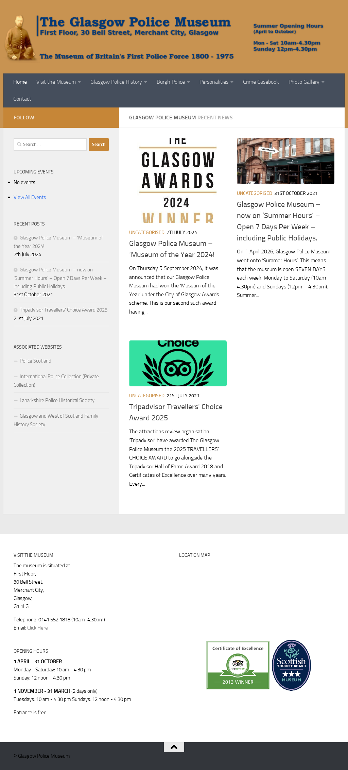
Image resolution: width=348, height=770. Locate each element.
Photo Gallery (304, 82)
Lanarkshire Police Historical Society (57, 400)
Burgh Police (171, 82)
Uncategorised (146, 232)
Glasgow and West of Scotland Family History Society (56, 420)
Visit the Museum (56, 82)
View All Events (30, 197)
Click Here (37, 628)
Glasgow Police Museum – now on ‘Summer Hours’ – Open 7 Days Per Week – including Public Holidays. (60, 278)
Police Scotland (35, 361)
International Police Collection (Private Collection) (56, 380)
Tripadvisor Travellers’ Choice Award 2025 (63, 310)
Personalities (213, 82)
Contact (22, 99)
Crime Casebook (261, 82)
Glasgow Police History (116, 82)
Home (20, 82)
